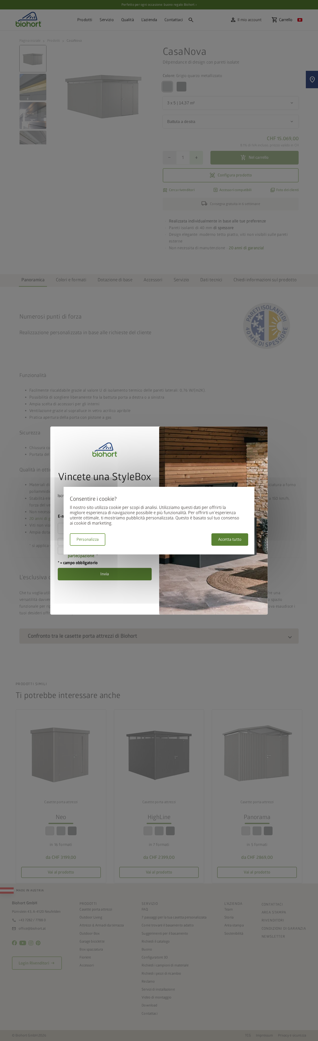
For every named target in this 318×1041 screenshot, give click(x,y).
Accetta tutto (229, 539)
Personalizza (88, 539)
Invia (104, 574)
